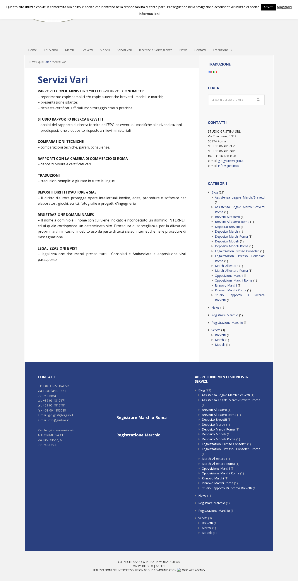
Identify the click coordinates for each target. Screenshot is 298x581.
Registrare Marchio (224, 315)
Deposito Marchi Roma (149, 22)
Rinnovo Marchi (226, 285)
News (183, 50)
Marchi (70, 50)
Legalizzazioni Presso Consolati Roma (231, 449)
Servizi (215, 330)
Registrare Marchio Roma (141, 417)
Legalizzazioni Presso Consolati (237, 251)
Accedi (160, 566)
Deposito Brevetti (227, 227)
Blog (214, 192)
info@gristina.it (228, 166)
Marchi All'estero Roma (231, 270)
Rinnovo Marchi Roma (230, 290)
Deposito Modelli (227, 241)
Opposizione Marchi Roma (233, 280)
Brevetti (87, 50)
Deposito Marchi (226, 231)
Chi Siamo (51, 50)
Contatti (200, 50)
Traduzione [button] (221, 50)
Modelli (105, 50)
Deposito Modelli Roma (231, 246)
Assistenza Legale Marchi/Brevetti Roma (231, 400)
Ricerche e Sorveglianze (155, 50)
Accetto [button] (268, 7)
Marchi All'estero (226, 266)
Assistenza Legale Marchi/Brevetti (240, 197)
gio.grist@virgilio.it (230, 161)
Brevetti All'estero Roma (232, 222)
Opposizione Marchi (229, 275)
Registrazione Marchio (227, 322)
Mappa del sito (143, 566)
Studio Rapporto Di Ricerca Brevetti (227, 488)
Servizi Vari (124, 50)
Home (32, 50)
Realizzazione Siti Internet (111, 570)
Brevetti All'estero (227, 217)
